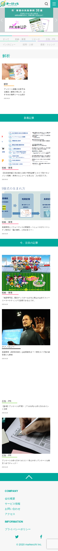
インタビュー (9, 44)
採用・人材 (28, 44)
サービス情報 (12, 503)
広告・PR (50, 39)
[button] (2, 20)
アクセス (10, 514)
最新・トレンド (47, 44)
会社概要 (10, 498)
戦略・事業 (20, 39)
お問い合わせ (12, 509)
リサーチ (36, 39)
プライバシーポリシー (18, 529)
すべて (6, 39)
